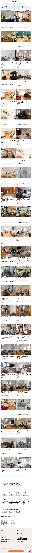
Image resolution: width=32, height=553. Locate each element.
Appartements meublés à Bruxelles (12, 485)
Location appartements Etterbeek (4, 495)
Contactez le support (4, 541)
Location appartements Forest (19, 504)
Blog (1, 534)
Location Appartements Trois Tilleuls (5, 501)
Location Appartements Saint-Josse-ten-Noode (19, 499)
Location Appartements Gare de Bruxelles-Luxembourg (19, 492)
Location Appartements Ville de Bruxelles (19, 501)
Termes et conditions (20, 534)
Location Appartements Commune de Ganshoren (18, 495)
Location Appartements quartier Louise (26, 501)
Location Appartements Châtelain (25, 492)
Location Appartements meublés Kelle (18, 511)
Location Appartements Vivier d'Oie (12, 492)
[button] (29, 1)
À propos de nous (3, 533)
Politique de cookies (19, 533)
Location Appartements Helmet (12, 498)
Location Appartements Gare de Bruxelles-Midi (26, 499)
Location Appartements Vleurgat (4, 504)
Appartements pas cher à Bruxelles (5, 485)
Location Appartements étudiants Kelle (4, 511)
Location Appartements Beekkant (11, 504)
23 (26, 475)
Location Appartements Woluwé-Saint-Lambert (12, 501)
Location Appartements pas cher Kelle (12, 511)
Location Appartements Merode (5, 491)
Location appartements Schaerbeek (4, 499)
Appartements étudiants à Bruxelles (19, 485)
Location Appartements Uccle (26, 495)
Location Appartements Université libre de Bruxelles (11, 495)
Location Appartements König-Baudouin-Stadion (26, 504)
